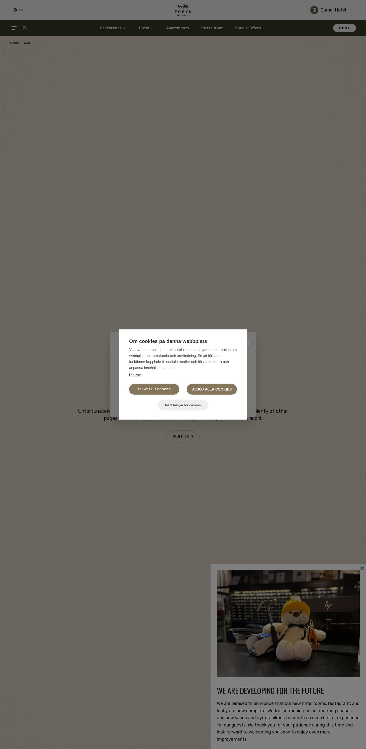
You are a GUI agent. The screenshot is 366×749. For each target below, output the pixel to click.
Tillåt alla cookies (154, 389)
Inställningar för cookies (183, 405)
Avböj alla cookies (212, 389)
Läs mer (135, 375)
